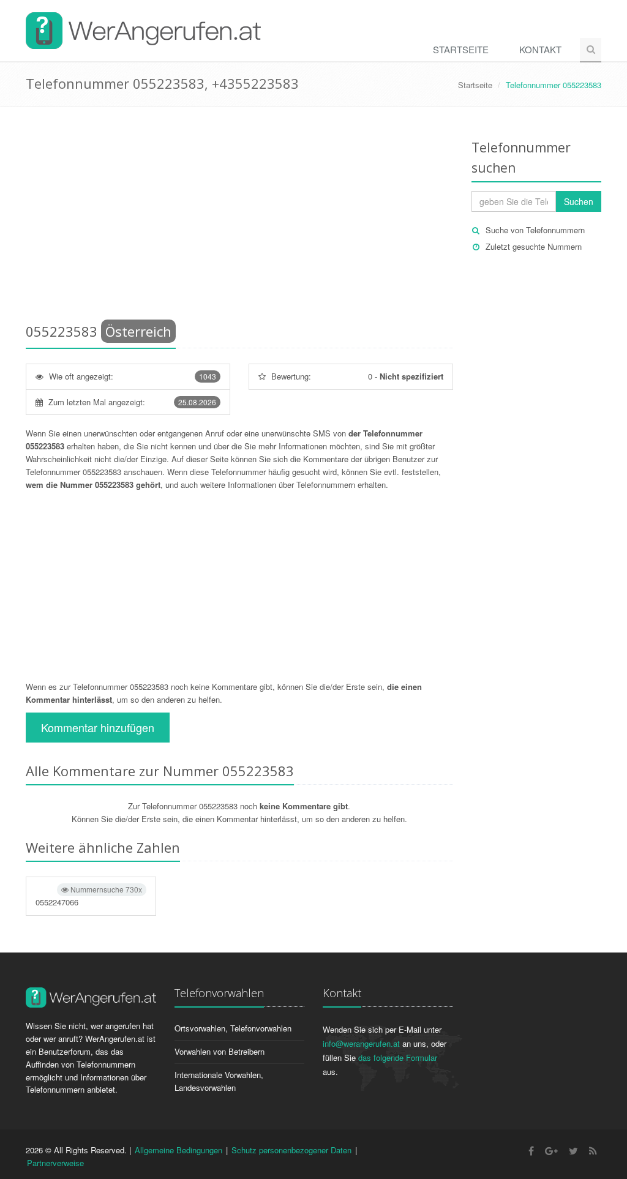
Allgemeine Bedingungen (178, 1150)
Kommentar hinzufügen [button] (97, 727)
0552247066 (89, 896)
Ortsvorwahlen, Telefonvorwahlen (233, 1028)
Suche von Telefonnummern (535, 230)
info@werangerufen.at (361, 1043)
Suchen (578, 201)
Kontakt (540, 49)
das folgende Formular (397, 1057)
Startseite (461, 49)
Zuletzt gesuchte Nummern (534, 246)
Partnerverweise (55, 1163)
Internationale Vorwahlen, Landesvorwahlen (219, 1081)
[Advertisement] (239, 217)
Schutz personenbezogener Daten (291, 1150)
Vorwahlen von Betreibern (220, 1051)
